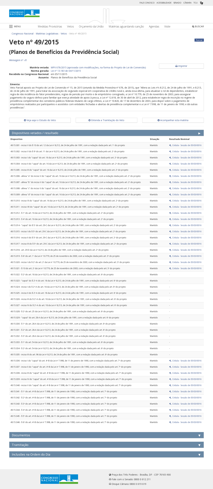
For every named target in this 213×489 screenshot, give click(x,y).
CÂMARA (187, 2)
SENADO (177, 2)
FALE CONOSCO (147, 2)
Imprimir (182, 66)
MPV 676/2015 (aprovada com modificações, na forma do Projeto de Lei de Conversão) (98, 67)
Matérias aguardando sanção (126, 26)
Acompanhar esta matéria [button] (174, 120)
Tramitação (20, 445)
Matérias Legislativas (47, 33)
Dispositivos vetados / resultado (35, 133)
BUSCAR (199, 26)
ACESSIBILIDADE (164, 2)
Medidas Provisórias (50, 26)
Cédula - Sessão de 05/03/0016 (186, 145)
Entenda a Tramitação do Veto (107, 120)
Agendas (154, 26)
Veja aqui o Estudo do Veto (41, 120)
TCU (196, 2)
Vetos (70, 26)
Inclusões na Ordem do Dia (31, 454)
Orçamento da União (91, 26)
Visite (167, 26)
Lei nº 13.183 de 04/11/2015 (66, 70)
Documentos (21, 435)
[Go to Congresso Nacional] (24, 13)
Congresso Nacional (22, 33)
